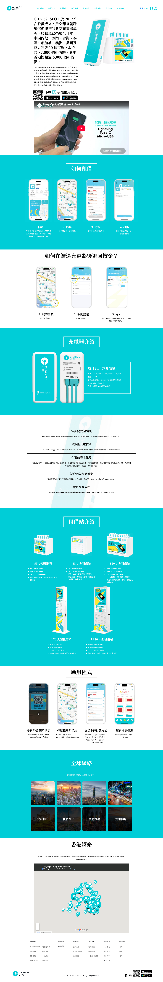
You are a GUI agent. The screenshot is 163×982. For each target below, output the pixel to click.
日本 (120, 947)
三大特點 (107, 947)
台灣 (120, 956)
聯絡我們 (91, 951)
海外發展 (122, 942)
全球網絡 (45, 956)
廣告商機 (76, 947)
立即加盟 (76, 956)
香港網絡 (45, 960)
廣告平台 (86, 8)
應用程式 (45, 951)
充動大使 (97, 8)
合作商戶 (74, 8)
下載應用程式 (93, 956)
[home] (14, 8)
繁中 (141, 8)
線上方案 (107, 951)
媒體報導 (63, 8)
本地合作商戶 (77, 951)
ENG (146, 8)
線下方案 (107, 956)
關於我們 (40, 8)
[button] (40, 8)
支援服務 (120, 8)
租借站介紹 (46, 947)
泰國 (120, 951)
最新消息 (51, 8)
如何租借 (33, 951)
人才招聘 (109, 8)
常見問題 (91, 947)
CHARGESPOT (35, 947)
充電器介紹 (34, 960)
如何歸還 (33, 956)
